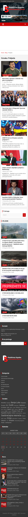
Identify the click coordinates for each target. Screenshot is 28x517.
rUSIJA (13, 413)
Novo (4, 457)
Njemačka (21, 409)
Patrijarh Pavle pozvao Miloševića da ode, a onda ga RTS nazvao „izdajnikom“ (16, 496)
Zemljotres (8, 422)
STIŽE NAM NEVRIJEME (9, 316)
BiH (7, 405)
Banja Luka (15, 402)
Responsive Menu (25, 1)
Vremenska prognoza (19, 420)
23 (25, 444)
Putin (18, 411)
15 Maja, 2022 (5, 141)
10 (3, 441)
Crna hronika (4, 376)
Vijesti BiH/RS (6, 104)
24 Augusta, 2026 (11, 464)
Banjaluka (23, 402)
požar (6, 411)
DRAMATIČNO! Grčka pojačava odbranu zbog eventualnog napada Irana (16, 461)
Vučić (3, 422)
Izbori (11, 407)
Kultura (3, 382)
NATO (13, 409)
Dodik (11, 405)
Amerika (3, 402)
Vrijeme (5, 237)
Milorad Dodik (23, 407)
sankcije (24, 413)
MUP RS (5, 409)
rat (21, 411)
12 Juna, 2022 (5, 112)
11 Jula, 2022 (5, 82)
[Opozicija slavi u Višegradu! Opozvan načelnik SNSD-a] (14, 98)
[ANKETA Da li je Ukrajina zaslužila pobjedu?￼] (14, 128)
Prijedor (9, 411)
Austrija (8, 402)
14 (17, 441)
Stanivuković (15, 418)
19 (10, 444)
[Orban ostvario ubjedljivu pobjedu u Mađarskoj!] (14, 158)
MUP (2, 409)
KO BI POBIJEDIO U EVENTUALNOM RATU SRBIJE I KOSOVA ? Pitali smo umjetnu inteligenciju (16, 482)
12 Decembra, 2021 (6, 201)
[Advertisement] (14, 38)
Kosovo (18, 407)
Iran (8, 407)
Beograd (3, 405)
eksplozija (16, 405)
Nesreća (16, 409)
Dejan (10, 82)
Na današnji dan (5, 384)
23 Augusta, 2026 (6, 248)
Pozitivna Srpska (7, 75)
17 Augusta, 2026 (6, 317)
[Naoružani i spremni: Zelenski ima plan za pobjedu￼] (14, 69)
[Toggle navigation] (3, 24)
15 (21, 441)
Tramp (24, 418)
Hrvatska (3, 407)
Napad (9, 409)
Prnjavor (14, 411)
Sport (2, 388)
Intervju (3, 380)
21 (17, 444)
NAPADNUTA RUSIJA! (13, 489)
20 (14, 444)
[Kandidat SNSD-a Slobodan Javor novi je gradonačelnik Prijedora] (14, 187)
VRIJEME (5, 221)
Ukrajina (11, 420)
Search (24, 215)
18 (6, 444)
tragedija (20, 418)
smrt (2, 418)
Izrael (14, 407)
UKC (7, 420)
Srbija (9, 418)
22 (21, 444)
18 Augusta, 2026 (6, 295)
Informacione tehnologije (7, 378)
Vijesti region (4, 392)
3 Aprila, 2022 (5, 171)
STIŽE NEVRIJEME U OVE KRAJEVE (13, 293)
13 (14, 441)
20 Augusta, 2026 (6, 272)
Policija (2, 411)
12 (10, 441)
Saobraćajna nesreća (11, 415)
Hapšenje (22, 405)
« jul (2, 452)
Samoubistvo (19, 413)
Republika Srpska (6, 413)
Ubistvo (3, 420)
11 (6, 441)
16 (25, 441)
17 (3, 444)
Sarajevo (24, 415)
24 (3, 447)
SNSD (5, 418)
